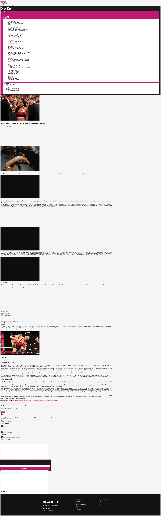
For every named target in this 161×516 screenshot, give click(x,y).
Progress (11, 40)
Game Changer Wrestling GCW (17, 26)
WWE (100, 501)
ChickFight (11, 54)
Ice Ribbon (11, 28)
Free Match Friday (14, 90)
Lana (17, 329)
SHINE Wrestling (13, 45)
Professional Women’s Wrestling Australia (22, 39)
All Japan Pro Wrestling (16, 22)
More (4, 82)
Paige (47, 284)
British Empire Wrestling (16, 23)
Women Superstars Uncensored (18, 81)
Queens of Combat (13, 71)
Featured (40, 400)
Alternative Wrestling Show (17, 51)
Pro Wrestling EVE (14, 37)
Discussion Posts (11, 84)
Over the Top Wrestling (15, 34)
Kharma (110, 395)
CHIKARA (10, 55)
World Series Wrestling (15, 48)
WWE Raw (8, 400)
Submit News (4, 3)
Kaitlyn (36, 382)
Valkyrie (11, 77)
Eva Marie (30, 284)
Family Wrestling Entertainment (18, 60)
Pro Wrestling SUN (14, 70)
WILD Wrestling (13, 78)
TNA (100, 504)
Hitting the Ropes (13, 92)
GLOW (10, 64)
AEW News (6, 17)
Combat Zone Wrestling (15, 57)
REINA (10, 42)
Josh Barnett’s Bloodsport (16, 30)
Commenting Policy (80, 507)
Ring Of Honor (12, 43)
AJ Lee (2, 284)
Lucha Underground (14, 69)
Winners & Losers (13, 93)
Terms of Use (78, 509)
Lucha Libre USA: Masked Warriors (19, 67)
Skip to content (3, 1)
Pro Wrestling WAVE (14, 35)
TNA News (6, 16)
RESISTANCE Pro (13, 72)
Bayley (15, 366)
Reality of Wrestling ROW (16, 41)
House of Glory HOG (14, 27)
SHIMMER (10, 76)
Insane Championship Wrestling (18, 29)
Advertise (78, 501)
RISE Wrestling (12, 73)
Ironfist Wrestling (14, 65)
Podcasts (9, 85)
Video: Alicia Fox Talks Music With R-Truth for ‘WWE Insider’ (14, 403)
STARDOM (11, 46)
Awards (8, 83)
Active (8, 20)
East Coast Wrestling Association (18, 59)
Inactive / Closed (11, 50)
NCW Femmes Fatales (14, 36)
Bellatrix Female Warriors (16, 53)
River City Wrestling (14, 75)
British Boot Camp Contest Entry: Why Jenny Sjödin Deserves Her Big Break (17, 401)
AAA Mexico (11, 21)
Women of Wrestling (14, 47)
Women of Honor (13, 79)
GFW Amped (11, 61)
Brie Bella (55, 200)
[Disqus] (57, 428)
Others (5, 18)
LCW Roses (11, 66)
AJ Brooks (16, 400)
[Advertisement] (56, 136)
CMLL (9, 24)
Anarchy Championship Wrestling (19, 52)
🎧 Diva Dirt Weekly (14, 87)
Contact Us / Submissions (81, 504)
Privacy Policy (79, 506)
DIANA (10, 58)
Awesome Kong (22, 400)
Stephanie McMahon (9, 200)
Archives (8, 89)
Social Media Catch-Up (13, 88)
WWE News (6, 15)
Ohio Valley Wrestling (15, 33)
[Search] (13, 5)
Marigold (11, 32)
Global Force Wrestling (16, 63)
